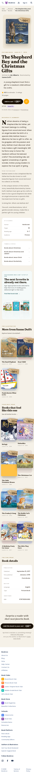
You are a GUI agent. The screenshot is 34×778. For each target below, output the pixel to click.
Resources (5, 725)
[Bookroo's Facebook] (7, 760)
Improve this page (17, 634)
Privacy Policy (28, 770)
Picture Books (10, 10)
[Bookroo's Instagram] (2, 760)
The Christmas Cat (25, 475)
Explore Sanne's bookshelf (12, 333)
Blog (3, 658)
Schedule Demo (6, 722)
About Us (4, 655)
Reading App (5, 737)
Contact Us (5, 667)
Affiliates (4, 670)
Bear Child (22, 362)
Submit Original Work (8, 751)
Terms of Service (17, 770)
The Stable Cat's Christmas (24, 514)
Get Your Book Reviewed (9, 748)
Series (15, 537)
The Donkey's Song (9, 513)
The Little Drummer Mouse (8, 481)
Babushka (21, 443)
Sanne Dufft (6, 77)
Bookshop (24, 110)
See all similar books (10, 414)
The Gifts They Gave (23, 547)
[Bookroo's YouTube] (12, 760)
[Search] (31, 3)
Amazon (16, 110)
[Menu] (2, 3)
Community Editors (7, 740)
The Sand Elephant (9, 362)
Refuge (4, 444)
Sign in (25, 3)
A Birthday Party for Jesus (8, 547)
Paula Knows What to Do (9, 394)
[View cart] (18, 3)
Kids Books (4, 10)
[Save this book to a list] (26, 101)
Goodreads (11, 92)
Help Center (5, 664)
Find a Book (5, 734)
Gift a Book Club (7, 694)
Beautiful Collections (8, 706)
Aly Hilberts (14, 75)
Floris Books (26, 578)
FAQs (3, 661)
